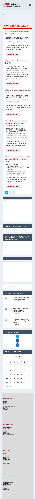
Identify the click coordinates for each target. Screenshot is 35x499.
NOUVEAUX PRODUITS (8, 482)
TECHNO (15, 139)
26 (14, 383)
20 (18, 379)
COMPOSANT (6, 483)
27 (18, 383)
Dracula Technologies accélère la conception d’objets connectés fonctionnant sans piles (16, 131)
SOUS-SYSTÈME (6, 433)
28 (21, 383)
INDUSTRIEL (5, 454)
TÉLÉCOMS (5, 462)
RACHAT (24, 43)
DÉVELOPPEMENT (7, 487)
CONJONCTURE (10, 101)
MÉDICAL (5, 456)
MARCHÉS (13, 406)
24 (7, 383)
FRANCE (14, 72)
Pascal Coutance (15, 135)
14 (21, 374)
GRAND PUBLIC (9, 137)
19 (14, 379)
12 (14, 374)
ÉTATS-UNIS (9, 72)
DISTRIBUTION (6, 479)
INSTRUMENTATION (10, 434)
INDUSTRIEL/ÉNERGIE (19, 137)
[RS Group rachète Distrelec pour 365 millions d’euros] (17, 33)
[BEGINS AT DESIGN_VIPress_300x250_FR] (17, 200)
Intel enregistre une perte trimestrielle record (17, 96)
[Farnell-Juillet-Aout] (17, 261)
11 (10, 374)
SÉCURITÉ (5, 458)
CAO (4, 434)
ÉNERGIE (5, 485)
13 (18, 374)
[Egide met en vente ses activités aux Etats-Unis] (17, 62)
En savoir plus (12, 54)
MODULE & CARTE (21, 173)
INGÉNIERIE (5, 435)
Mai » (10, 386)
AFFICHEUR (5, 431)
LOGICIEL (5, 432)
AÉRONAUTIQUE (6, 459)
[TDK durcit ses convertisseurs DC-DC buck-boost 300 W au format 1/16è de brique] (17, 159)
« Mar (6, 386)
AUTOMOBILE (6, 457)
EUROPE (20, 43)
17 (7, 379)
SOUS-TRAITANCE (7, 437)
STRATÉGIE (23, 72)
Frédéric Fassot (14, 41)
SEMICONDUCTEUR (10, 103)
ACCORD (5, 409)
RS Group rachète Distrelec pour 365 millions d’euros (17, 38)
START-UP (5, 453)
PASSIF (18, 72)
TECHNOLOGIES (6, 481)
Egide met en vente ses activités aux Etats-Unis (16, 67)
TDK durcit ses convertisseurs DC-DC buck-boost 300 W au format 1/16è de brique (18, 167)
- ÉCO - (15, 43)
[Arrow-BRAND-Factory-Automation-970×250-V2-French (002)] (17, 17)
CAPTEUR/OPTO (6, 428)
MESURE (5, 488)
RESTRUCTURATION (7, 410)
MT (11, 139)
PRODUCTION (6, 489)
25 (10, 383)
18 (10, 379)
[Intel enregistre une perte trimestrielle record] (17, 91)
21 (21, 379)
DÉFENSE (5, 460)
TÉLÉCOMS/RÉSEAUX (16, 175)
